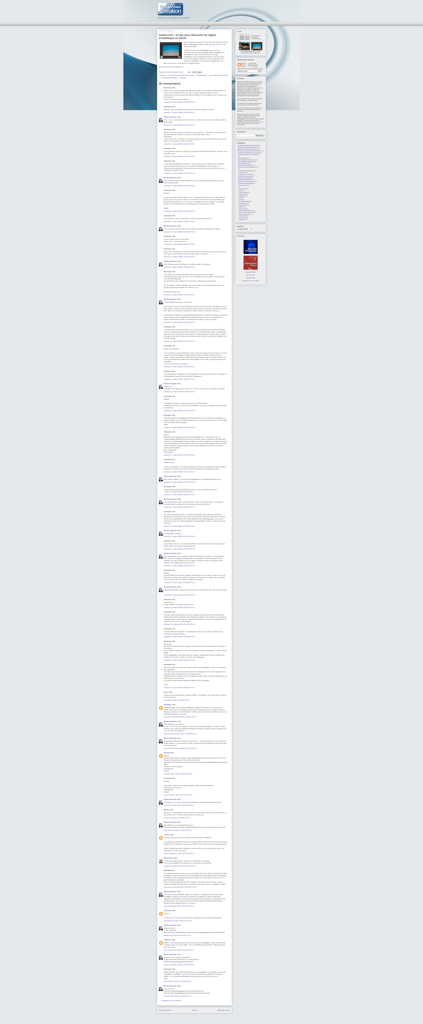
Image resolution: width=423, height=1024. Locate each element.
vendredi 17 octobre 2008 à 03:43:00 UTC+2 (179, 102)
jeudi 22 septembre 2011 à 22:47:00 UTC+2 (179, 853)
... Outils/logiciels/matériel (244, 180)
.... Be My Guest (241, 189)
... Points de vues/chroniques (245, 181)
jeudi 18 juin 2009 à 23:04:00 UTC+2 (176, 700)
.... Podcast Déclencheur (244, 210)
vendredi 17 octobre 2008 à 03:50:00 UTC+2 (179, 660)
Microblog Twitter (251, 272)
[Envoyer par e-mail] (193, 72)
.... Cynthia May (241, 194)
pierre (166, 692)
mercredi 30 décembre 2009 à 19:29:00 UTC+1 (180, 734)
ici (183, 67)
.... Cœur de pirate (242, 192)
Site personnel (250, 275)
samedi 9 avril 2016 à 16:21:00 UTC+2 (177, 935)
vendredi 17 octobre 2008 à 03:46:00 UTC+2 (179, 322)
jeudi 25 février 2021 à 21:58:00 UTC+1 (177, 996)
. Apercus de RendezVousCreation (247, 147)
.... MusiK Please (242, 205)
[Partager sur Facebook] (199, 72)
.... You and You (241, 218)
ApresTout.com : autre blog (251, 280)
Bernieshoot (168, 858)
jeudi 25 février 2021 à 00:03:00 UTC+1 (177, 981)
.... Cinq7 (239, 190)
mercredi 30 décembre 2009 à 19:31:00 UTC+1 (180, 748)
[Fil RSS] (239, 66)
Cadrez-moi (256, 53)
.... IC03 (239, 198)
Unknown (167, 910)
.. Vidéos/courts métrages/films (246, 167)
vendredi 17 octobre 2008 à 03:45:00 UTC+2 (179, 221)
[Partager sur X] (197, 72)
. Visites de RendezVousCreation (247, 154)
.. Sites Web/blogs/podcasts (245, 162)
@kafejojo (167, 704)
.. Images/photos (201, 75)
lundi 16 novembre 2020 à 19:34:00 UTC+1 (179, 950)
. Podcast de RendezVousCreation (247, 149)
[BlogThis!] (195, 72)
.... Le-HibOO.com (242, 203)
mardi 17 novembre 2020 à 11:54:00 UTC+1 (179, 965)
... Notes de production (243, 178)
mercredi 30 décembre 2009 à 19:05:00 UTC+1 (180, 717)
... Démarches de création (244, 174)
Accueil (194, 1010)
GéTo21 (167, 753)
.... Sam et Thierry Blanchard (245, 212)
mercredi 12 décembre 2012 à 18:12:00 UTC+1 (180, 887)
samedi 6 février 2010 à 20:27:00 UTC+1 (178, 795)
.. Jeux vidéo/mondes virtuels (218, 75)
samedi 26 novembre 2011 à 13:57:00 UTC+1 (180, 866)
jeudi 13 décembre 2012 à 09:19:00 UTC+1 (179, 906)
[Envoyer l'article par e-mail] (188, 72)
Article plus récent (165, 1010)
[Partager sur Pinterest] (201, 72)
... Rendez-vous (241, 185)
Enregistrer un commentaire (171, 1000)
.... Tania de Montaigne (244, 214)
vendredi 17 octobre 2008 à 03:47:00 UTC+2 (179, 410)
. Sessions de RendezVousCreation (247, 153)
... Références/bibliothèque (245, 183)
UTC (206, 42)
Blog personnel (250, 278)
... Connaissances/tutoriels (168, 78)
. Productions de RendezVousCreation (181, 75)
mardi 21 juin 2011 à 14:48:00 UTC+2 (177, 818)
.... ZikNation (240, 219)
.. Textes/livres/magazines (244, 165)
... (237, 169)
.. (237, 156)
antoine (167, 835)
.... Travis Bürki (241, 216)
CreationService (256, 39)
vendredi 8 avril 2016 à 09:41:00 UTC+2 (178, 921)
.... (237, 187)
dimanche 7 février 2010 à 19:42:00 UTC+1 (179, 805)
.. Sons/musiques (242, 163)
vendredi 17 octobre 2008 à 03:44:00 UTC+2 (179, 125)
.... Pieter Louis (241, 208)
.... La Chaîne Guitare (243, 201)
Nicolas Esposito (170, 117)
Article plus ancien (223, 1010)
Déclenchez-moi (246, 53)
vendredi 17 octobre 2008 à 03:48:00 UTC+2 (179, 494)
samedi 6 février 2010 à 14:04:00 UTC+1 (178, 774)
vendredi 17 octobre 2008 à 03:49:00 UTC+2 (179, 595)
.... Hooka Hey (241, 196)
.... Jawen (240, 199)
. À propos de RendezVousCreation (247, 145)
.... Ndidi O (240, 207)
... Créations (182, 78)
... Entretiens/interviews (244, 176)
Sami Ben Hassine (215, 42)
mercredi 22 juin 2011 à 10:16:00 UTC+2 (178, 830)
